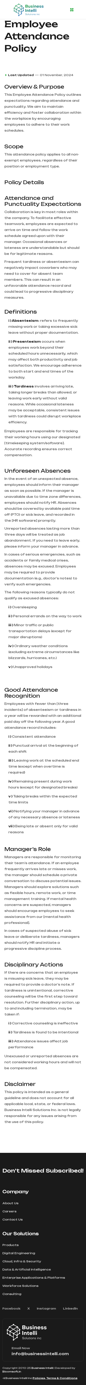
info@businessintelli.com (40, 1354)
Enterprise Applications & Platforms (33, 1277)
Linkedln (70, 1308)
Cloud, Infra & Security (21, 1261)
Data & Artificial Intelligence (26, 1269)
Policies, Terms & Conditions (55, 1378)
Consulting (11, 1294)
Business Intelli (42, 1367)
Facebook (11, 1308)
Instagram (46, 1308)
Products (10, 1245)
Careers (9, 1211)
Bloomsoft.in (11, 1371)
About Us (10, 1203)
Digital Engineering (18, 1253)
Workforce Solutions (20, 1285)
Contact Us (12, 1219)
